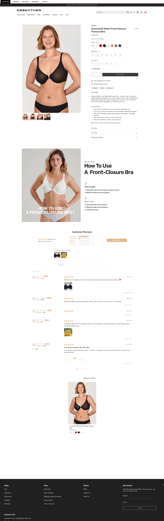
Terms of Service (49, 504)
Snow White (73, 432)
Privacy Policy (48, 500)
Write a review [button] (117, 240)
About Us (86, 496)
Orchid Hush (70, 432)
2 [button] (79, 369)
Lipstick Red (76, 432)
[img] (68, 277)
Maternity (7, 504)
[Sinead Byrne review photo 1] (68, 332)
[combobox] (111, 12)
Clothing (7, 500)
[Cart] (142, 12)
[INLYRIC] (45, 1)
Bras (5, 489)
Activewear (7, 496)
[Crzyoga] (25, 1)
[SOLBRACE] (15, 1)
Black (79, 432)
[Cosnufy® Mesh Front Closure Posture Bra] (82, 403)
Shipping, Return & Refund (52, 496)
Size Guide (47, 489)
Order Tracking (48, 493)
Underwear (7, 493)
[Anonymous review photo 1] (68, 286)
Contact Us (86, 493)
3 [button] (82, 369)
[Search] (127, 12)
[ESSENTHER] (5, 1)
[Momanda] (35, 1)
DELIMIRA (93, 25)
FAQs (85, 489)
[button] (39, 15)
